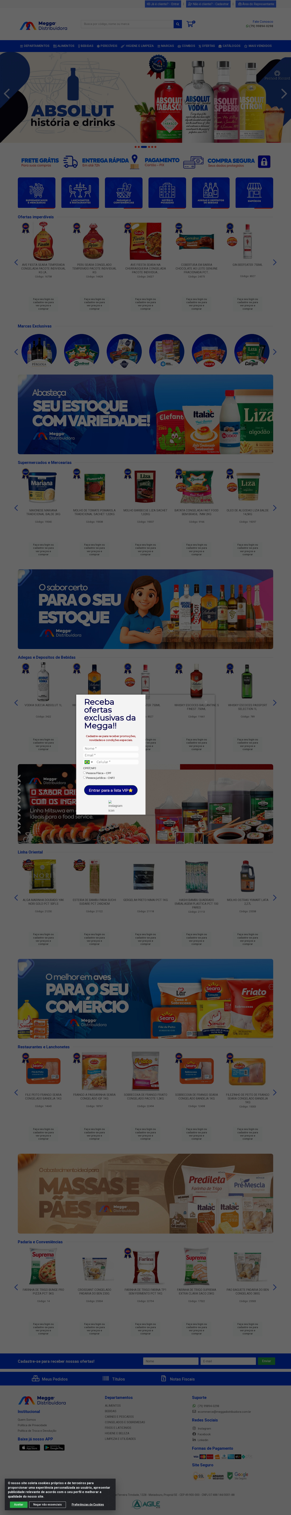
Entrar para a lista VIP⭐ (111, 790)
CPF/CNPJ (89, 767)
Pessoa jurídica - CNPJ (100, 777)
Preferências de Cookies (88, 1504)
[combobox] (89, 762)
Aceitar (18, 1504)
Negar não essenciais (47, 1504)
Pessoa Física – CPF (98, 772)
